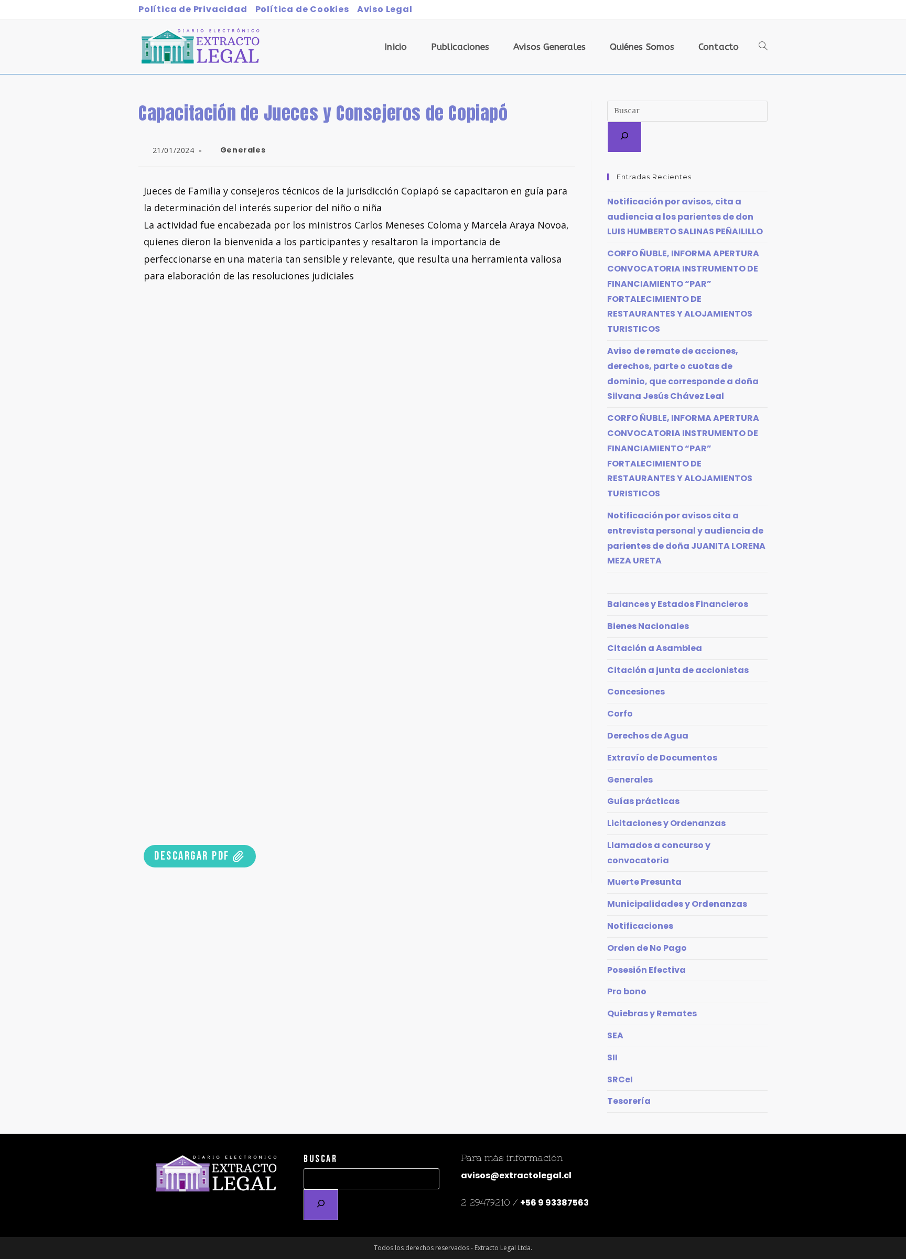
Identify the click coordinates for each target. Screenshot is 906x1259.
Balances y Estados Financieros (677, 604)
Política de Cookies (302, 9)
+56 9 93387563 (554, 1203)
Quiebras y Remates (652, 1013)
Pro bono (626, 991)
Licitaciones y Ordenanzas (666, 823)
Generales (242, 150)
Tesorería (629, 1101)
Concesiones (636, 692)
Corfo (620, 714)
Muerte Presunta (644, 882)
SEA (615, 1035)
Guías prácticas (643, 801)
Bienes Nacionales (648, 626)
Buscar (320, 1159)
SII (612, 1057)
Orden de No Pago (647, 948)
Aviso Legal (385, 9)
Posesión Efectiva (646, 970)
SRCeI (620, 1079)
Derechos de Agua (647, 736)
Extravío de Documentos (662, 758)
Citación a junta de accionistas (678, 670)
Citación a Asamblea (654, 648)
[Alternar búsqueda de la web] (763, 47)
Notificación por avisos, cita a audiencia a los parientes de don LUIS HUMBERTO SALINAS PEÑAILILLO (685, 217)
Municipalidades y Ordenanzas (677, 904)
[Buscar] (624, 137)
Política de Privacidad (192, 9)
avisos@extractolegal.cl (516, 1175)
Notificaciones (640, 926)
